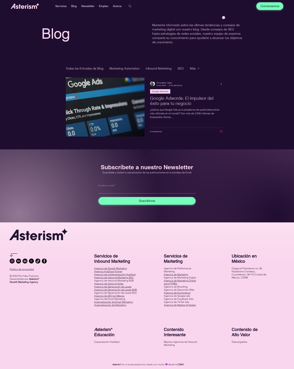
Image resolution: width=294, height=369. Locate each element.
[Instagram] (12, 261)
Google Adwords (160, 91)
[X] (31, 261)
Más (193, 68)
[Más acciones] (222, 84)
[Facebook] (44, 261)
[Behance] (18, 261)
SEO (181, 68)
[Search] (130, 6)
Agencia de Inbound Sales (109, 283)
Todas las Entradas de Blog (84, 68)
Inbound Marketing (159, 68)
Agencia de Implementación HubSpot (115, 274)
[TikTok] (37, 261)
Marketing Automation (124, 68)
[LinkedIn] (25, 261)
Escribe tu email (106, 185)
